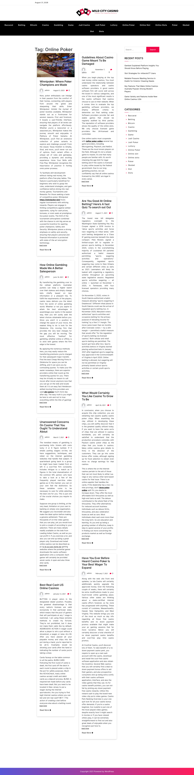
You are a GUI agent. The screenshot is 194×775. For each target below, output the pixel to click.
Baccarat (9, 25)
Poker (175, 25)
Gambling (58, 25)
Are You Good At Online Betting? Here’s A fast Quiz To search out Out (96, 204)
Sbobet (186, 25)
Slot (92, 31)
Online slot (145, 25)
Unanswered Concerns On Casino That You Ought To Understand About (54, 426)
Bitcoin (33, 25)
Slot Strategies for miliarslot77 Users (140, 73)
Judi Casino (84, 25)
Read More (45, 250)
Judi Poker (100, 25)
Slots (101, 31)
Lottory (113, 25)
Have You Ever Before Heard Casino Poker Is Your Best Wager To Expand (96, 562)
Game (71, 25)
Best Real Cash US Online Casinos (51, 586)
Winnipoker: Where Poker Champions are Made (56, 83)
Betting (21, 25)
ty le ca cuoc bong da (51, 547)
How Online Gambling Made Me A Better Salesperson (53, 268)
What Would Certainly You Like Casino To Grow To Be (97, 396)
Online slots (161, 25)
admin (47, 90)
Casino (45, 25)
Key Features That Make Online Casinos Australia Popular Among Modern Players (141, 89)
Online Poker (128, 25)
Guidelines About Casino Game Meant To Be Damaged (97, 61)
